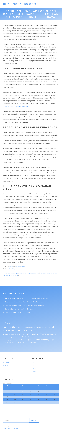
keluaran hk (34, 331)
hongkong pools (47, 327)
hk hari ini (34, 327)
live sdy (20, 334)
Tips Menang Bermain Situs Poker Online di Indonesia (24, 305)
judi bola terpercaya (18, 330)
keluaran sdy (41, 331)
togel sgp (16, 342)
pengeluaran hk (51, 334)
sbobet (22, 337)
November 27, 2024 (20, 266)
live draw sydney (14, 334)
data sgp (30, 327)
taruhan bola (22, 340)
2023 (34, 365)
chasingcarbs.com (19, 4)
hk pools (39, 327)
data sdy (26, 327)
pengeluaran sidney (15, 337)
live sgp (24, 334)
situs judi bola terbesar (44, 337)
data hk (20, 327)
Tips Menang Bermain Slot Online (17, 312)
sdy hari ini (33, 337)
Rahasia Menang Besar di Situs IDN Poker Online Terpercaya (26, 298)
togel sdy (11, 342)
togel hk (34, 340)
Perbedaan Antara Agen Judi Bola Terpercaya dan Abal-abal (21, 273)
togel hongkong (42, 340)
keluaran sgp (48, 331)
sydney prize (16, 340)
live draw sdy (6, 334)
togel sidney (21, 342)
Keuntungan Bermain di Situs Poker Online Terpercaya (24, 302)
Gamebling (12, 269)
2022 (34, 368)
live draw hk (54, 331)
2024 (34, 362)
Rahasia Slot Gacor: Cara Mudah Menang (19, 309)
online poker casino (36, 334)
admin (11, 266)
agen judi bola (10, 327)
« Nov (4, 407)
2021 (34, 371)
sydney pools (10, 340)
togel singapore (31, 342)
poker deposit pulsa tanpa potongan (16, 106)
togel (28, 339)
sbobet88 (27, 337)
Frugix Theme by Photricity (10, 428)
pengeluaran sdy (7, 337)
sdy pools (37, 337)
